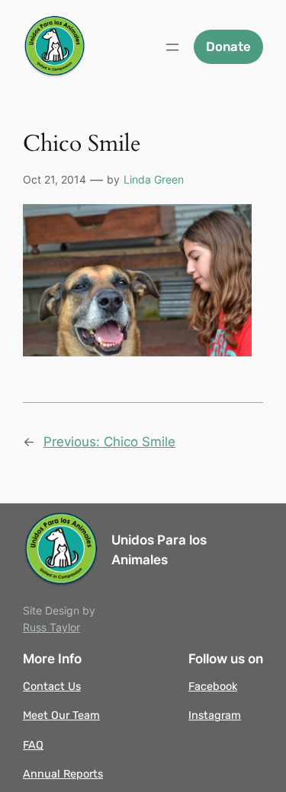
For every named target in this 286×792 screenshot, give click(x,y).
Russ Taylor (51, 627)
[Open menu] (172, 47)
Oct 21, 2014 (54, 179)
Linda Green (154, 179)
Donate (228, 46)
